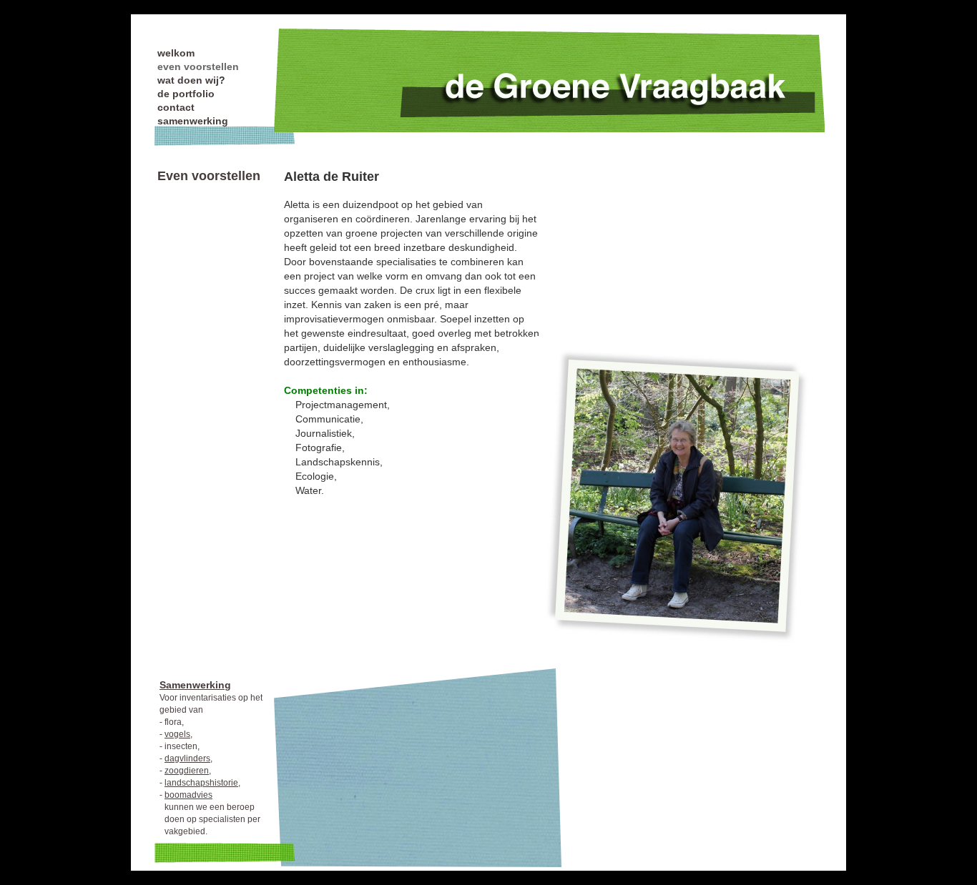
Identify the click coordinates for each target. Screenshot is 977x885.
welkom (176, 53)
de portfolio (186, 93)
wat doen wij (188, 80)
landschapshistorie (201, 783)
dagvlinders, (188, 758)
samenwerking (192, 121)
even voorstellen (198, 66)
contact (176, 107)
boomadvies (188, 795)
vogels (177, 734)
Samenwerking (195, 685)
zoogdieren (187, 771)
